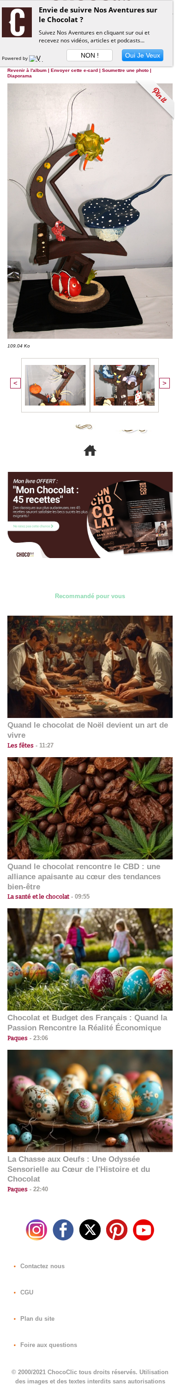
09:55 (79, 896)
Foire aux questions (47, 1344)
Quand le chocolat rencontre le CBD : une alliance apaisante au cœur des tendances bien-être (84, 876)
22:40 (38, 1189)
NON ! (90, 55)
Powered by (15, 58)
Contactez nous (41, 1266)
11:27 (44, 745)
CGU (25, 1292)
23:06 (38, 1038)
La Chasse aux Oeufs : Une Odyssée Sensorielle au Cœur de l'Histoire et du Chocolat (78, 1169)
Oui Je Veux (142, 55)
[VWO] (38, 58)
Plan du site (36, 1318)
